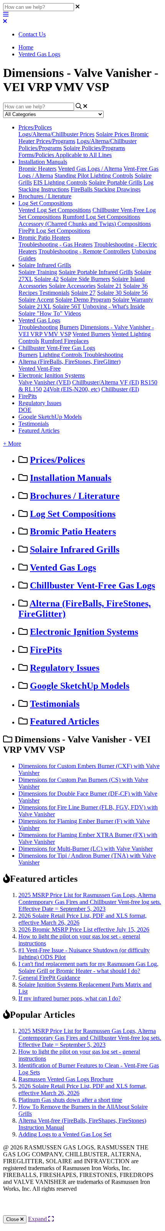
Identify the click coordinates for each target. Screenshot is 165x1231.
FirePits (27, 396)
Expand (38, 1219)
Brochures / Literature (44, 196)
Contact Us (32, 34)
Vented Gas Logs (39, 54)
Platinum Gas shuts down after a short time (70, 1100)
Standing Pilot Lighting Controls (93, 175)
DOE (24, 410)
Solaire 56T (67, 306)
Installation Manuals (42, 162)
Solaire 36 (135, 286)
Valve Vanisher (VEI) (44, 382)
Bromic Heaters (37, 168)
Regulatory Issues (39, 403)
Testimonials (54, 292)
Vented (27, 368)
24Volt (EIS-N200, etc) (71, 389)
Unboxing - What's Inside (113, 306)
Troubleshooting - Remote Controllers (84, 251)
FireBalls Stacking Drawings (105, 189)
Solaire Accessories (72, 286)
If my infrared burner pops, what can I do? (69, 998)
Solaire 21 (109, 286)
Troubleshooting (38, 327)
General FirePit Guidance (49, 977)
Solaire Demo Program (83, 299)
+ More (12, 443)
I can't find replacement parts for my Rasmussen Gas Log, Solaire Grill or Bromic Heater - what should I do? (88, 967)
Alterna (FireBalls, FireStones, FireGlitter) (69, 361)
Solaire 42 (46, 279)
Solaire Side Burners (85, 279)
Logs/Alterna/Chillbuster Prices (56, 134)
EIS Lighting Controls (60, 182)
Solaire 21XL (34, 306)
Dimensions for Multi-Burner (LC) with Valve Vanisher (85, 848)
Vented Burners (91, 334)
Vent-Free (49, 368)
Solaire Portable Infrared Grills (96, 272)
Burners (69, 327)
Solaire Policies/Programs (94, 148)
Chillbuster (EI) (120, 389)
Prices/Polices (35, 127)
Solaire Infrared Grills (44, 265)
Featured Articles (38, 430)
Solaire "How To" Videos (49, 313)
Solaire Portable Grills (115, 182)
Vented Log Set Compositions (54, 210)
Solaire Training (37, 272)
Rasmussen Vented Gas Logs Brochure (65, 1079)
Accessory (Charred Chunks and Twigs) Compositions (84, 224)
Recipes (28, 292)
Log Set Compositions (45, 203)
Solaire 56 (135, 292)
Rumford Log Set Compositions (101, 217)
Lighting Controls (61, 354)
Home (25, 47)
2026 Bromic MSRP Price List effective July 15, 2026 (83, 929)
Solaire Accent (36, 299)
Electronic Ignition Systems (51, 375)
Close (13, 1219)
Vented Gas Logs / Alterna (90, 168)
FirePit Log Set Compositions (54, 230)
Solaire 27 (83, 292)
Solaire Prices (113, 134)
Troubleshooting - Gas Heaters (55, 244)
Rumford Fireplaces (65, 341)
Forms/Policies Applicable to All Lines (65, 155)
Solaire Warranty (132, 299)
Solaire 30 (110, 292)
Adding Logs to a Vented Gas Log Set (64, 1134)
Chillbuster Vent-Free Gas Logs (56, 348)
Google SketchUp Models (50, 417)
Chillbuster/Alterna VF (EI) (105, 382)
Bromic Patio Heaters (44, 237)
